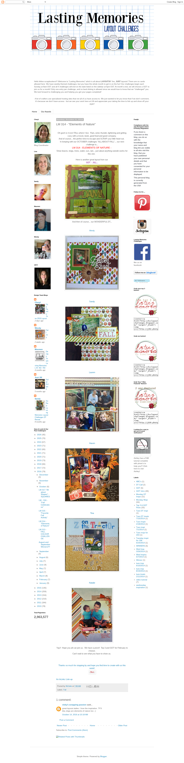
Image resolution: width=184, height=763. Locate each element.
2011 (39, 602)
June (41, 565)
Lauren (92, 372)
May (41, 568)
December (43, 475)
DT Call (139, 485)
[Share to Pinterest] (98, 686)
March (42, 576)
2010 (39, 606)
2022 (39, 449)
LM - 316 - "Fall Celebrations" (44, 503)
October (43, 486)
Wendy (92, 231)
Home (34, 112)
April (41, 572)
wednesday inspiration (141, 586)
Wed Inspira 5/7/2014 (141, 556)
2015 (39, 588)
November (43, 481)
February (43, 579)
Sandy (92, 301)
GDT (138, 488)
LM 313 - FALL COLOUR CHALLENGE (44, 534)
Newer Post (62, 725)
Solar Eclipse (47, 384)
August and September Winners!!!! (44, 544)
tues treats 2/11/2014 (140, 575)
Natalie (92, 583)
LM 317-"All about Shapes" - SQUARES (44, 493)
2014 (39, 591)
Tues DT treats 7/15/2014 (142, 517)
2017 (39, 468)
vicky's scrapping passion (74, 705)
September (44, 551)
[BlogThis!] (90, 686)
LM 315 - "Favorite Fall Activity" (43, 514)
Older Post (122, 725)
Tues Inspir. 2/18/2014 (141, 523)
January (43, 583)
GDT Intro (140, 491)
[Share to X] (92, 686)
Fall (64, 690)
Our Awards (46, 112)
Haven (92, 443)
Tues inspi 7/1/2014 (140, 528)
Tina (92, 513)
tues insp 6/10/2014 (140, 564)
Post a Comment (67, 720)
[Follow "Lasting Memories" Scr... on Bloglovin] (145, 274)
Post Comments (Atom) (78, 730)
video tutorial (141, 580)
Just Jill (38, 377)
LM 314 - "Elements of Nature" (44, 523)
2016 (39, 471)
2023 (39, 446)
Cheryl (38, 302)
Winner (139, 560)
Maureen (39, 349)
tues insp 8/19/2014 (140, 570)
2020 (39, 457)
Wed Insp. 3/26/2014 (140, 550)
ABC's (138, 481)
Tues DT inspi (142, 511)
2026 (39, 435)
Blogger (103, 756)
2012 (39, 599)
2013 (39, 595)
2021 (39, 453)
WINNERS (140, 546)
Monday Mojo (142, 500)
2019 (39, 460)
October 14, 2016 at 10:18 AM (75, 714)
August (42, 557)
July (41, 561)
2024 (39, 442)
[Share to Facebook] (95, 686)
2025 (39, 438)
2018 (39, 464)
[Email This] (87, 686)
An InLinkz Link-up (64, 679)
